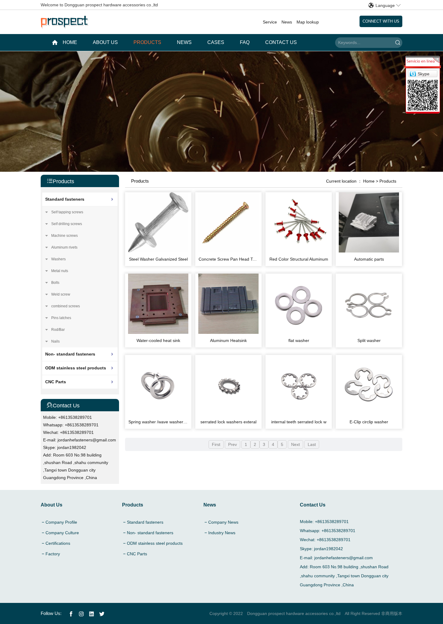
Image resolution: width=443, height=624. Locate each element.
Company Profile (61, 522)
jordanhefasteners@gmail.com (87, 439)
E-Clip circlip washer (369, 421)
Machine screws (64, 236)
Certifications (58, 543)
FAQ (245, 42)
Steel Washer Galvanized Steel (158, 259)
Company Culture (62, 532)
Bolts (55, 283)
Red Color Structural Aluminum (298, 259)
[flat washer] (299, 332)
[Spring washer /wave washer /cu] (158, 413)
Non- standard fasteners (70, 354)
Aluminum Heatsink (228, 340)
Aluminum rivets (64, 247)
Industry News (221, 532)
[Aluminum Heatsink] (228, 332)
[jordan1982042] (412, 73)
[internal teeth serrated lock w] (299, 413)
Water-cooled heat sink (158, 340)
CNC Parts (55, 381)
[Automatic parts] (369, 251)
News (286, 22)
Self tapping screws (67, 212)
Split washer (369, 340)
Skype (423, 73)
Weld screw (60, 294)
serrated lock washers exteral (228, 421)
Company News (223, 522)
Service (270, 22)
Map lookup (308, 22)
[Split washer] (369, 332)
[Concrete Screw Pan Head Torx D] (228, 251)
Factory (53, 553)
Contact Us (281, 42)
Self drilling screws (66, 224)
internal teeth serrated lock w (298, 421)
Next (295, 444)
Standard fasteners (64, 199)
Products (147, 42)
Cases (215, 42)
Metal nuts (59, 271)
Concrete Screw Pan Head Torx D (231, 259)
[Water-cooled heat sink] (158, 332)
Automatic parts (369, 259)
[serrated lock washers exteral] (228, 413)
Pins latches (61, 318)
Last (312, 444)
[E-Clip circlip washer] (369, 413)
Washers (58, 259)
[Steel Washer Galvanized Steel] (158, 251)
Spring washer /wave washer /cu (159, 421)
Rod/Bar (58, 330)
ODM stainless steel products (75, 367)
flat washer (298, 340)
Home (369, 181)
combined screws (65, 306)
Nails (55, 341)
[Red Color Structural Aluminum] (299, 251)
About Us (105, 42)
